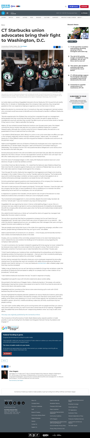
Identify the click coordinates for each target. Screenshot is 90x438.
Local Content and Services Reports (75, 422)
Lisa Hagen (23, 46)
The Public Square (72, 425)
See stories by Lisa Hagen (16, 380)
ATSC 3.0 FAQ (16, 413)
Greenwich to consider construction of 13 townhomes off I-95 (78, 86)
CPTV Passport (53, 419)
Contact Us (34, 424)
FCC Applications (72, 410)
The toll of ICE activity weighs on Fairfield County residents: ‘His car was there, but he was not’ (79, 59)
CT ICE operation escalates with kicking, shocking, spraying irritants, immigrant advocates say (79, 49)
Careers (33, 421)
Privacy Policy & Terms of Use (57, 428)
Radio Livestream (54, 409)
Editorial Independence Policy (75, 416)
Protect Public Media (68, 17)
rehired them (42, 263)
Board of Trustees (36, 412)
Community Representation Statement (57, 413)
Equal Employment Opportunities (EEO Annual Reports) (58, 422)
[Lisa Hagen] (4, 374)
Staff (33, 409)
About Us (34, 400)
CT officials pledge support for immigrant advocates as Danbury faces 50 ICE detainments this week (79, 78)
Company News (35, 403)
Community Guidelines (55, 416)
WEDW (12, 411)
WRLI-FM (18, 412)
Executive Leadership (37, 406)
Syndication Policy (72, 413)
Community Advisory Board (38, 415)
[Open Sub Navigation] (6, 17)
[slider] (9, 13)
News (3, 25)
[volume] (7, 13)
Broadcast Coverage (73, 404)
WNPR (11, 412)
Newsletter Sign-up (55, 403)
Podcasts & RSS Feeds (55, 406)
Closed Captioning (72, 407)
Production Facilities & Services (76, 419)
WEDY (16, 411)
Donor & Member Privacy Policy (58, 425)
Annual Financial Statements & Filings (75, 401)
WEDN (9, 411)
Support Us (34, 427)
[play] (3, 13)
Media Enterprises (36, 418)
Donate (85, 6)
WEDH (5, 411)
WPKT (14, 412)
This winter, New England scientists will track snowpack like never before (79, 68)
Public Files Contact (8, 413)
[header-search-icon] (65, 6)
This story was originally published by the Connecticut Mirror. (20, 314)
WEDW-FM (6, 412)
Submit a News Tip (54, 400)
